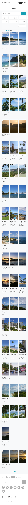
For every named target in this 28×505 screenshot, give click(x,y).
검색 (23, 13)
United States (4, 49)
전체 (21, 26)
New (5, 22)
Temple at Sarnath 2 (6, 134)
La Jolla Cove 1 (5, 245)
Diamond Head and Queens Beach (9, 47)
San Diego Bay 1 (5, 200)
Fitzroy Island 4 (5, 112)
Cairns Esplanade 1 (6, 398)
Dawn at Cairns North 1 (7, 464)
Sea (22, 18)
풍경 (14, 8)
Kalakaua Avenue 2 (6, 333)
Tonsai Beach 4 (22, 155)
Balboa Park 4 (5, 155)
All (5, 18)
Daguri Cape (4, 311)
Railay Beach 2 (5, 178)
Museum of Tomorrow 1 (7, 267)
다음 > (15, 472)
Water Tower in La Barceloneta (13, 156)
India (3, 137)
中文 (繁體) (18, 477)
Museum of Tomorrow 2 (4, 289)
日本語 (8, 477)
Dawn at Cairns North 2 (5, 442)
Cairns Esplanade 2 (4, 90)
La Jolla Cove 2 (22, 221)
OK (24, 482)
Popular (13, 18)
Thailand (21, 94)
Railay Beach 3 (22, 90)
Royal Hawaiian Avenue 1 (22, 355)
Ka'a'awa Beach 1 (6, 68)
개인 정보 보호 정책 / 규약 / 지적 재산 (9, 501)
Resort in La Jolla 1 (13, 222)
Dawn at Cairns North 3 (13, 289)
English (4, 477)
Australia (3, 94)
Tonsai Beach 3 (13, 354)
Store (20, 2)
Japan (3, 225)
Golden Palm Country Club (5, 222)
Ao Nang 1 (4, 377)
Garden (22, 22)
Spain (11, 159)
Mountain (13, 22)
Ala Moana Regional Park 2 (22, 289)
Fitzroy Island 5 (13, 90)
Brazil (3, 270)
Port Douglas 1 (5, 420)
